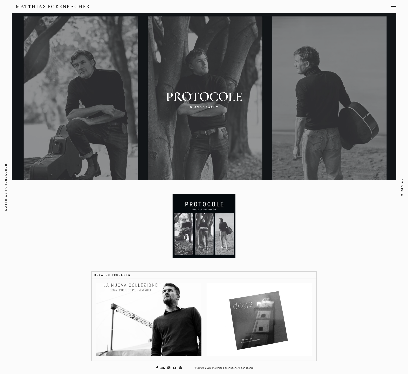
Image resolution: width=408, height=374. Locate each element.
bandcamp (247, 367)
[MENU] (393, 5)
